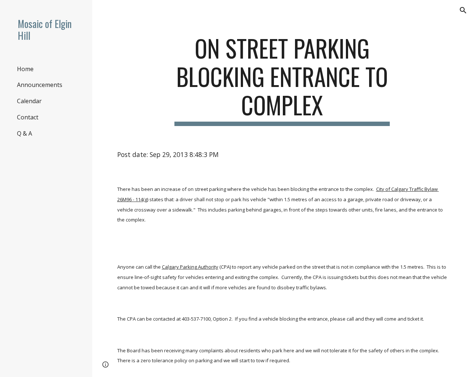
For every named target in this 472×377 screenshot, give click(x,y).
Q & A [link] (24, 133)
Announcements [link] (39, 85)
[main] (281, 80)
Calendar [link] (29, 101)
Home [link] (25, 69)
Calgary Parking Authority (190, 266)
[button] (463, 10)
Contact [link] (27, 117)
